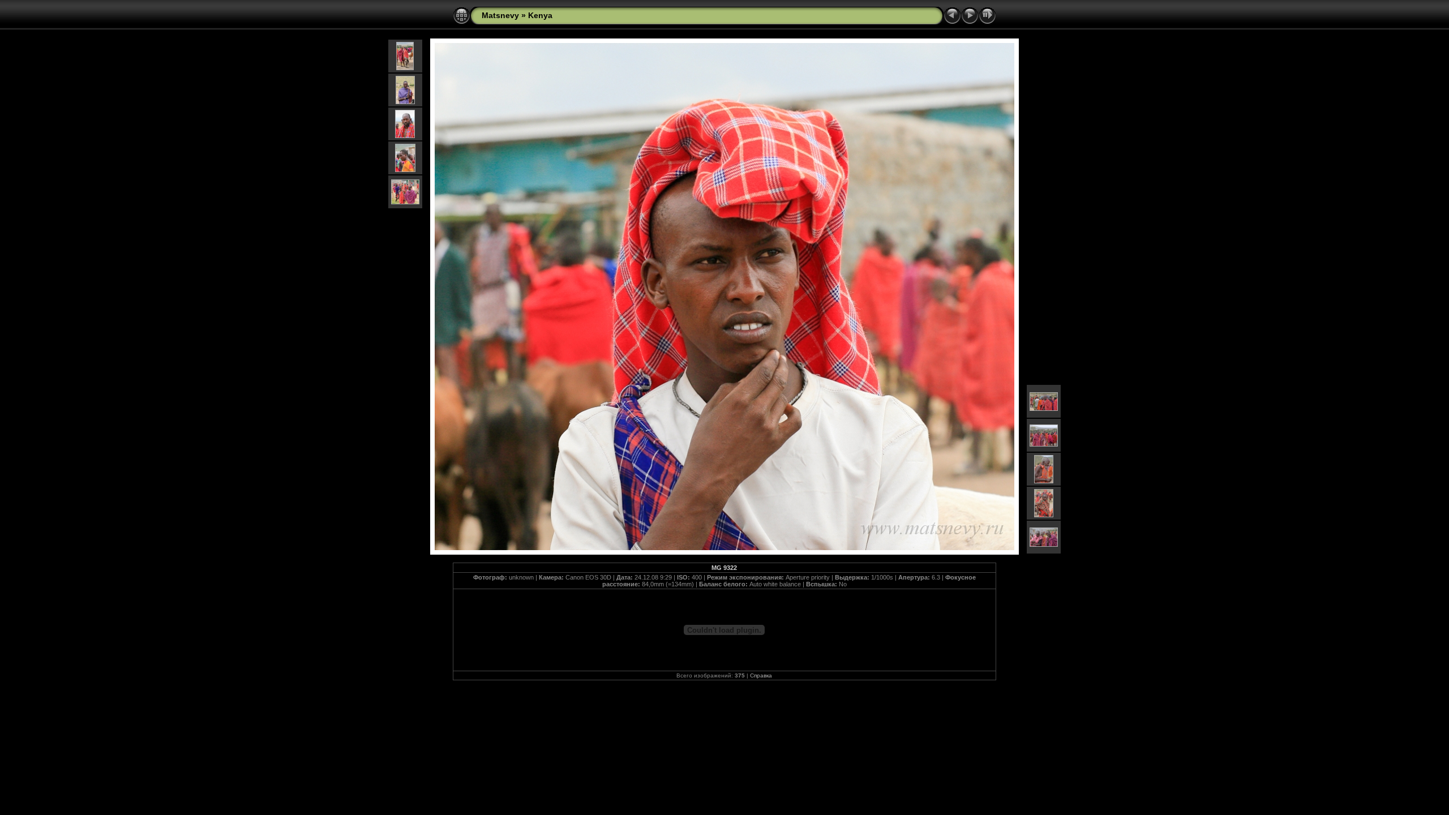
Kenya (540, 15)
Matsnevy (500, 15)
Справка (761, 675)
